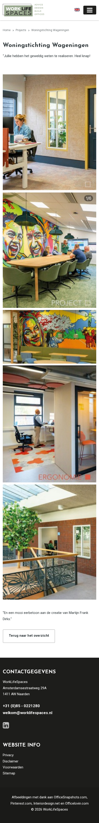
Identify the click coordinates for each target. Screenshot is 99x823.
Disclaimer (10, 761)
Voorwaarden (13, 767)
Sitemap (9, 773)
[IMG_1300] (49, 132)
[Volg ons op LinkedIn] (6, 725)
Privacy (8, 755)
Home (7, 30)
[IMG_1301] (49, 250)
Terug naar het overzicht (29, 635)
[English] (76, 10)
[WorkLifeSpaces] (23, 10)
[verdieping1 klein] (49, 542)
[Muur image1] (49, 337)
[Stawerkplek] (49, 423)
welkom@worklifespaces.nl (27, 712)
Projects (21, 30)
